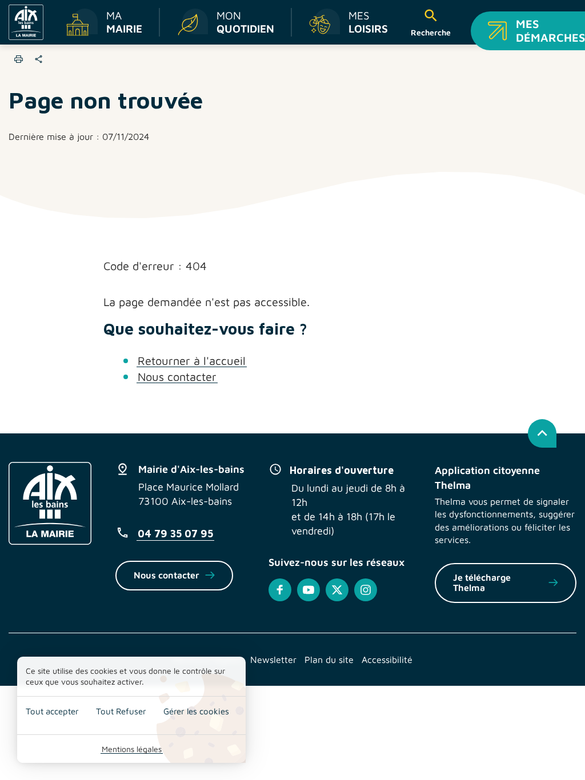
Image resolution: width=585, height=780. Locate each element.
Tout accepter (52, 711)
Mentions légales (132, 749)
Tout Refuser (121, 711)
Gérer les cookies (196, 711)
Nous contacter (177, 376)
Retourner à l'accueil (192, 360)
